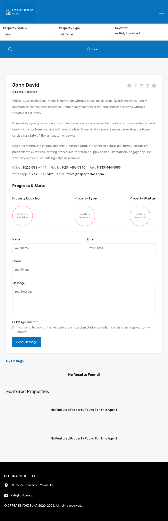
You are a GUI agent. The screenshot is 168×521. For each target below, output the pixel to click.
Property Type (69, 28)
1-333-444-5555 (109, 167)
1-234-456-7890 (73, 167)
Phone (17, 261)
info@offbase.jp (22, 495)
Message (18, 283)
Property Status (15, 28)
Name (16, 239)
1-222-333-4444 (34, 167)
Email (90, 239)
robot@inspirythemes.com (85, 174)
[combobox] (28, 35)
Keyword (121, 28)
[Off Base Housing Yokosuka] (19, 18)
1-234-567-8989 (41, 174)
